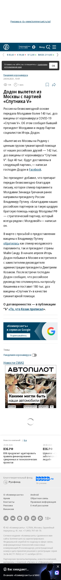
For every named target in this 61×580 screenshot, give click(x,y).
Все (25, 440)
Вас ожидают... (18, 569)
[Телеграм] (5, 518)
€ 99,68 (20, 54)
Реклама (8, 505)
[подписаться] (35, 355)
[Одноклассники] (26, 518)
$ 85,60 (10, 54)
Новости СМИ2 (13, 363)
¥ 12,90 (31, 54)
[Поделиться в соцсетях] (54, 85)
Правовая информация (43, 501)
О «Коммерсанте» (13, 494)
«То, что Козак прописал (25, 309)
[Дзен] (19, 518)
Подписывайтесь (18, 335)
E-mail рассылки (39, 505)
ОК (53, 65)
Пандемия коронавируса (15, 75)
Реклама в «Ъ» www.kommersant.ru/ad (30, 21)
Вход (42, 47)
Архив (6, 498)
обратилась (11, 243)
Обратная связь (39, 498)
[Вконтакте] (12, 518)
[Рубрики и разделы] (54, 47)
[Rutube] (33, 518)
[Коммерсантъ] (6, 47)
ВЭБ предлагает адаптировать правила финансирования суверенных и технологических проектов (20, 458)
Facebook (35, 169)
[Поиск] (48, 47)
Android (34, 494)
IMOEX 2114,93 (45, 54)
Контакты (8, 501)
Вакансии (8, 509)
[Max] (40, 518)
